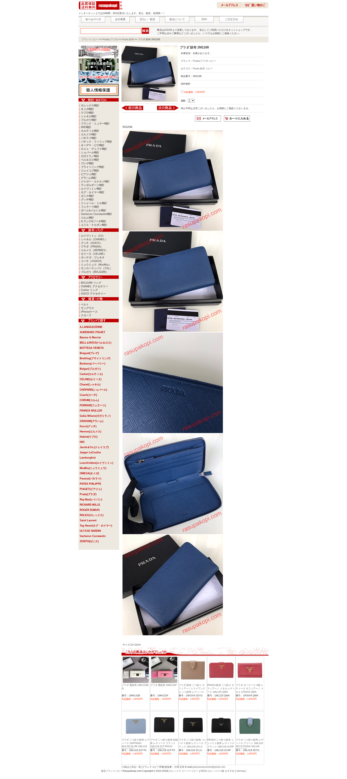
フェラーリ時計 (90, 206)
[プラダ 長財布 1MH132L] (135, 110)
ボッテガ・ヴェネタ (92, 257)
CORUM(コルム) (89, 400)
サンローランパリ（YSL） (96, 268)
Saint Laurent (88, 520)
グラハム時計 (89, 177)
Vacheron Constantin (93, 536)
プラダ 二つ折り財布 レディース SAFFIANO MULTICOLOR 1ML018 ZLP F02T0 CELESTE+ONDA (135, 745)
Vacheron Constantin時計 (96, 214)
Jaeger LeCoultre (90, 452)
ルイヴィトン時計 (91, 188)
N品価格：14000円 (194, 92)
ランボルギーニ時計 (92, 185)
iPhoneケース (89, 311)
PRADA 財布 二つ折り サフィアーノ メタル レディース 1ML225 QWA (221, 688)
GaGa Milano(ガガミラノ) (95, 415)
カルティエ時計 (90, 130)
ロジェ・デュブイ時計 (94, 148)
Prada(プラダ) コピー (204, 61)
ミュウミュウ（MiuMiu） (96, 264)
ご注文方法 (231, 19)
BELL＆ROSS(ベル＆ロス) (95, 342)
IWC (82, 441)
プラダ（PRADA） (92, 246)
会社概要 (120, 19)
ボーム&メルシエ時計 (93, 210)
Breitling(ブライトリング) (95, 358)
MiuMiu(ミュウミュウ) (93, 468)
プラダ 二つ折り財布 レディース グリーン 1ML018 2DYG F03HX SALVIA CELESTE (249, 744)
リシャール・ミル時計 (94, 203)
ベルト (85, 304)
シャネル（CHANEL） (94, 239)
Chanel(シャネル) (90, 384)
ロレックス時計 (90, 105)
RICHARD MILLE (90, 504)
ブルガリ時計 (89, 119)
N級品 (126, 767)
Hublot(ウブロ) (88, 436)
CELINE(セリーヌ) (90, 379)
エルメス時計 (89, 134)
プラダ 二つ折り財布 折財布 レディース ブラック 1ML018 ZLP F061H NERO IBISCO (164, 744)
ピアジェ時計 (89, 174)
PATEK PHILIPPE (90, 483)
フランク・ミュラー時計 (95, 123)
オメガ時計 (87, 109)
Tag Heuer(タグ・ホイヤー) (96, 525)
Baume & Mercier (90, 337)
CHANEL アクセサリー (94, 286)
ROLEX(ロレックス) (91, 515)
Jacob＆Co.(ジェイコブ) (94, 447)
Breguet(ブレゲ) (89, 353)
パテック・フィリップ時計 (96, 141)
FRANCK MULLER (91, 410)
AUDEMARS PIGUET (92, 332)
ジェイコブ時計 (90, 170)
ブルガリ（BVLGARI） (94, 271)
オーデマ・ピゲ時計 (92, 145)
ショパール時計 (90, 152)
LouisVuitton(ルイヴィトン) (96, 462)
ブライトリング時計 (92, 166)
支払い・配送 (147, 19)
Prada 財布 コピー (203, 68)
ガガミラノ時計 (90, 156)
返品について (177, 19)
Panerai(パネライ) (90, 478)
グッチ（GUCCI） (91, 242)
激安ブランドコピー (112, 771)
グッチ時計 (87, 199)
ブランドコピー (90, 39)
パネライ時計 (89, 138)
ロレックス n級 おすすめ (221, 771)
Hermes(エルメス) (90, 431)
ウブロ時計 (87, 112)
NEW (203, 771)
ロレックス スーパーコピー (184, 771)
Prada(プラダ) (110, 39)
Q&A (204, 19)
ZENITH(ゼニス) (89, 541)
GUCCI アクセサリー (93, 293)
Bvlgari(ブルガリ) (90, 368)
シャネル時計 (89, 116)
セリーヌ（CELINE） (93, 253)
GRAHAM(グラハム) (91, 421)
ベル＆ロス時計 (90, 159)
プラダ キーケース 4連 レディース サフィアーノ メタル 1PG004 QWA (249, 688)
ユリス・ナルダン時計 (94, 224)
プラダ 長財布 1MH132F (163, 685)
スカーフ (86, 315)
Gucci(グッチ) (88, 426)
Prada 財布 (128, 39)
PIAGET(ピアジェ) (91, 489)
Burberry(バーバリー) (92, 363)
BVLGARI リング (91, 282)
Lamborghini (88, 457)
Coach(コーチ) (88, 394)
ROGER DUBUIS (90, 509)
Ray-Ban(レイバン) (91, 499)
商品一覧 (136, 767)
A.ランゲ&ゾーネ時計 (93, 221)
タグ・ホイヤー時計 (92, 192)
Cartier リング (89, 289)
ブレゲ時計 (87, 163)
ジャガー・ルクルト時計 (95, 181)
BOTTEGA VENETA (92, 347)
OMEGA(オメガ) (89, 473)
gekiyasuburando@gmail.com (209, 767)
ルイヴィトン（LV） (93, 235)
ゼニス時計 (87, 195)
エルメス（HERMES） (94, 250)
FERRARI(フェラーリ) (93, 405)
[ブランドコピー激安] (101, 10)
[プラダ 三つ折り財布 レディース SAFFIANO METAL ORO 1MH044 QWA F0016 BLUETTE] (165, 110)
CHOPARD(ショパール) (93, 389)
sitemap (240, 771)
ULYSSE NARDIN (90, 530)
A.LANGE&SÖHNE (91, 326)
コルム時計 (87, 217)
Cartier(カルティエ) (91, 374)
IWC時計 (86, 127)
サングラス (87, 308)
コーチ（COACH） (92, 261)
